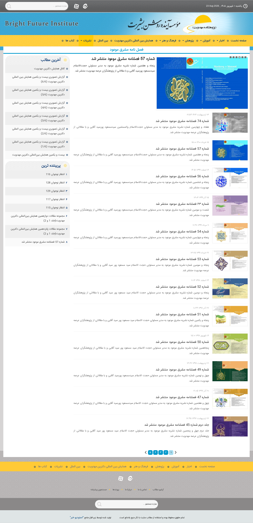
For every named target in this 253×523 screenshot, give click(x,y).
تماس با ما (142, 489)
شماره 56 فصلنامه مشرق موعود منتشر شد (182, 176)
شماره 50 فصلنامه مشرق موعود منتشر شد (182, 342)
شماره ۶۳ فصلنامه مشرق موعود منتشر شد (182, 204)
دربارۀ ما (128, 489)
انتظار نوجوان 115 (55, 208)
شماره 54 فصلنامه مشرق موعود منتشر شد (182, 231)
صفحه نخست (238, 41)
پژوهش (189, 41)
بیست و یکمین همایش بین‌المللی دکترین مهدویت (38, 155)
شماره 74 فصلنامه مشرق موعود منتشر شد (182, 121)
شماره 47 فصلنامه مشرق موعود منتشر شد (182, 397)
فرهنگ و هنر (168, 41)
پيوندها (116, 489)
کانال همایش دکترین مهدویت (49, 69)
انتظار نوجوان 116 (55, 174)
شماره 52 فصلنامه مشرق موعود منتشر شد (182, 286)
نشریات (86, 41)
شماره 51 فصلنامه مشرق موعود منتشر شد (182, 314)
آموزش (206, 41)
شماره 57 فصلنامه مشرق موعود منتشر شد (123, 58)
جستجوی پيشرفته (99, 489)
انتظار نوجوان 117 (55, 199)
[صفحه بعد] (145, 452)
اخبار (221, 41)
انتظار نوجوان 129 (55, 191)
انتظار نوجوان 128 (55, 183)
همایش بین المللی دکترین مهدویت (133, 41)
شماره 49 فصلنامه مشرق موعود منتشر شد (182, 369)
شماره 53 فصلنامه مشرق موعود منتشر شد (182, 259)
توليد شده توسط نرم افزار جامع (90, 517)
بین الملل (103, 41)
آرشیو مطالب (158, 489)
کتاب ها (70, 41)
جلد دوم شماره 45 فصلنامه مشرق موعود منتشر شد (176, 425)
